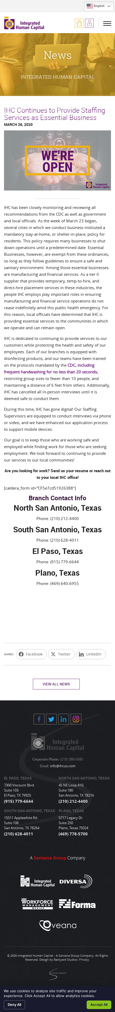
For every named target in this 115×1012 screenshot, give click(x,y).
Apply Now (89, 23)
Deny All (14, 1004)
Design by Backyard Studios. (58, 959)
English (99, 5)
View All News (56, 684)
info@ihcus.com (62, 765)
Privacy (84, 959)
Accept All (99, 1004)
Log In (79, 23)
